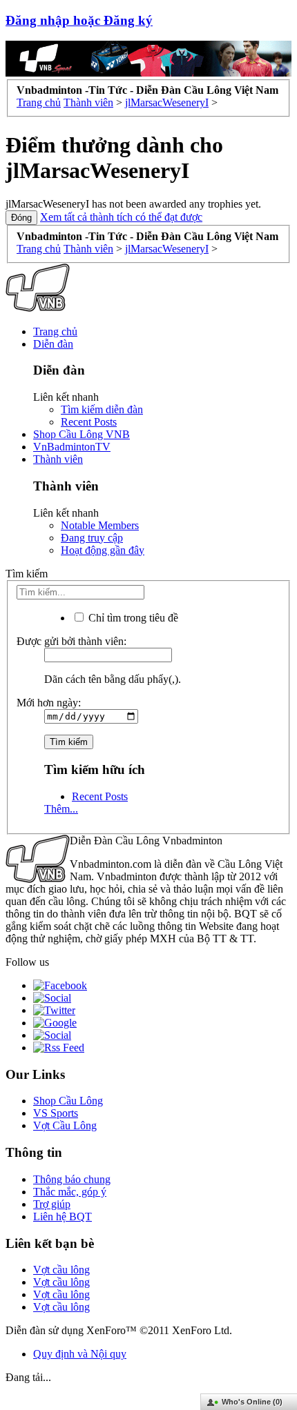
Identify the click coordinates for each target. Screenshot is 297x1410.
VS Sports (55, 1113)
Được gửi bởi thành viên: (71, 641)
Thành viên (58, 459)
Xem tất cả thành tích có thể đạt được (121, 217)
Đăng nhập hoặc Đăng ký (79, 20)
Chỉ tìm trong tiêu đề (132, 618)
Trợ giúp (51, 1204)
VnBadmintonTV (72, 447)
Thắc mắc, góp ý (69, 1192)
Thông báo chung (72, 1179)
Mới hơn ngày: (49, 702)
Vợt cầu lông (61, 1269)
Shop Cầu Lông (68, 1100)
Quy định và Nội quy (79, 1354)
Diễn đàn (53, 344)
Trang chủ (55, 331)
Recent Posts (89, 422)
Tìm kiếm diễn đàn (102, 409)
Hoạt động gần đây (102, 550)
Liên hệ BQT (62, 1216)
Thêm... (61, 809)
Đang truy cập (92, 538)
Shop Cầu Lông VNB (81, 434)
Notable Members (100, 525)
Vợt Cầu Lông (65, 1125)
